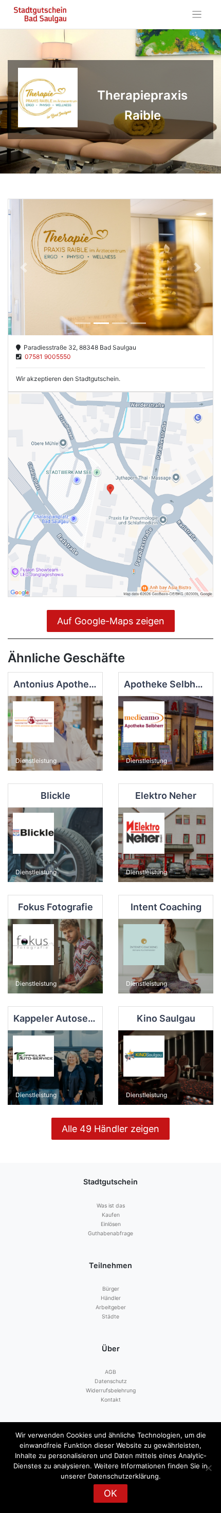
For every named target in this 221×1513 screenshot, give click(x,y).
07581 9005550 (46, 356)
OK (110, 1493)
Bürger (110, 1289)
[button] (23, 267)
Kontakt (111, 1399)
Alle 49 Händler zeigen (110, 1128)
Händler (111, 1298)
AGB (110, 1372)
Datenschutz (111, 1381)
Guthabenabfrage (110, 1233)
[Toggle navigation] (197, 14)
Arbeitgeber (111, 1307)
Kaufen (111, 1215)
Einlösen (111, 1224)
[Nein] (208, 1468)
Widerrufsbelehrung (111, 1390)
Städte (110, 1316)
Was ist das (111, 1205)
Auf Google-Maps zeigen (110, 621)
